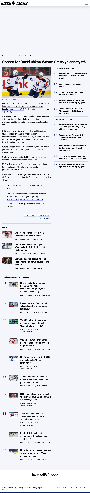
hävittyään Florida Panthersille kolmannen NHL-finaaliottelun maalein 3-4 (22, 107)
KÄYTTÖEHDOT (83, 488)
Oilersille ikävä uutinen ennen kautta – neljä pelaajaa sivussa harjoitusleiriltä (34, 343)
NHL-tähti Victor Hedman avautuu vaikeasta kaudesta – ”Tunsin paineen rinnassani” (35, 453)
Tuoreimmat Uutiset (64, 68)
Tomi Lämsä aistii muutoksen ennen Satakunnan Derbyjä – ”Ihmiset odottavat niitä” (33, 323)
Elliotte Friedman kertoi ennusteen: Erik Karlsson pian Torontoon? (33, 436)
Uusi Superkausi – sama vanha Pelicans (70, 85)
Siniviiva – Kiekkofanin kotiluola (23, 482)
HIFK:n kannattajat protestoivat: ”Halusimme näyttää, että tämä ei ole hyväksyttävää (35, 397)
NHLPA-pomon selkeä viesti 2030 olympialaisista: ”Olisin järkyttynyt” (35, 360)
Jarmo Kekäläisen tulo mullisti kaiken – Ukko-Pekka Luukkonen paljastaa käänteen (35, 379)
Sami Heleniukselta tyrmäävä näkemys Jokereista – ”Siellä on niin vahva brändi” (73, 75)
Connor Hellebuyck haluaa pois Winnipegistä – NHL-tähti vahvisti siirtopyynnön (30, 247)
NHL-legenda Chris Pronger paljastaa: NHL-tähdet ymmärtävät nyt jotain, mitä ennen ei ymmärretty (32, 287)
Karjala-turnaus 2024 (45, 482)
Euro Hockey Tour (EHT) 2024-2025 (66, 482)
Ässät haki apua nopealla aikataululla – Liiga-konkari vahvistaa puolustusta (32, 416)
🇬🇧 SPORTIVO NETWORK (70, 488)
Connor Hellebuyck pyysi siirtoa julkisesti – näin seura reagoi (29, 234)
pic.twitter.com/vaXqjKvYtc (31, 199)
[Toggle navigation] (86, 3)
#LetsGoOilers (13, 199)
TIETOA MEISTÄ (56, 488)
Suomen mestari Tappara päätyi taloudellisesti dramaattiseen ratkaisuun (34, 306)
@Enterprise (31, 196)
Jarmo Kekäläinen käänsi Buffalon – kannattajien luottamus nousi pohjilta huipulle (32, 262)
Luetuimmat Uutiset (64, 119)
